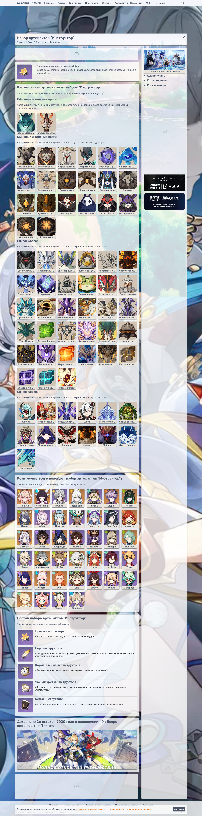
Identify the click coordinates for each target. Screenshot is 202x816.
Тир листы (75, 3)
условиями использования (89, 809)
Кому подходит (157, 80)
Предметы (136, 3)
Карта (61, 3)
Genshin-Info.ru (29, 3)
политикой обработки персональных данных (129, 809)
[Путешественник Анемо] (24, 601)
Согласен (179, 809)
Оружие (106, 3)
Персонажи (91, 3)
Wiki (148, 3)
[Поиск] (183, 3)
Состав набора (157, 85)
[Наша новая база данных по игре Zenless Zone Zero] (164, 182)
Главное (49, 3)
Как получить (156, 75)
